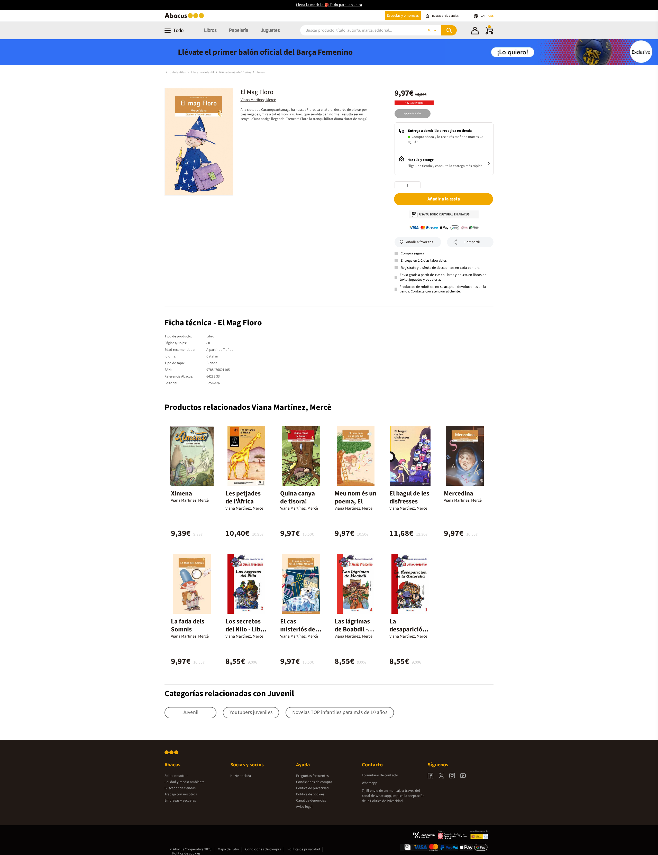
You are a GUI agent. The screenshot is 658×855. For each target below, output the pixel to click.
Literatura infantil (202, 72)
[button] (475, 31)
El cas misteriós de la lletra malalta (301, 629)
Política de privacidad (312, 788)
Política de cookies (310, 794)
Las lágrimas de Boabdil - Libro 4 (352, 629)
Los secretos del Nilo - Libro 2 (246, 629)
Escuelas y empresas (403, 15)
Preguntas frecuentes (312, 775)
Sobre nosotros (176, 775)
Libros (210, 30)
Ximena (181, 493)
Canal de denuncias (311, 800)
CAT (483, 16)
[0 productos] (489, 33)
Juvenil (261, 72)
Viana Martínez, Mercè (258, 100)
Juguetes (270, 30)
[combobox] (355, 30)
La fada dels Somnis (187, 625)
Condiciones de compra (314, 782)
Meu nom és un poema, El (355, 497)
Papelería (238, 30)
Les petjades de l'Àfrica (243, 497)
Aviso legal (304, 806)
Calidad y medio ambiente (184, 782)
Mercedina (458, 493)
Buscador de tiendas (180, 788)
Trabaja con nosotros (180, 794)
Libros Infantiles (175, 72)
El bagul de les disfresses (409, 497)
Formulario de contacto (380, 775)
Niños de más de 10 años (235, 72)
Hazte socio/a (240, 775)
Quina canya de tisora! (297, 497)
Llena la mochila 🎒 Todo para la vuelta (329, 4)
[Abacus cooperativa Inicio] (185, 17)
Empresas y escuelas (180, 800)
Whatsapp (369, 783)
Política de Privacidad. (387, 801)
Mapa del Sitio (228, 849)
